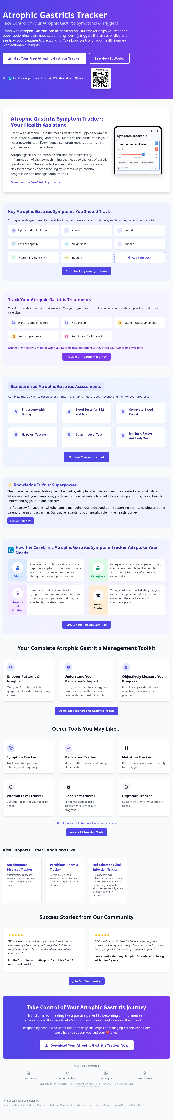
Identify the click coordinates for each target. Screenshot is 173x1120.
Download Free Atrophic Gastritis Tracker (86, 711)
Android (67, 78)
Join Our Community (87, 981)
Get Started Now (20, 521)
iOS (54, 78)
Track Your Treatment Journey (86, 356)
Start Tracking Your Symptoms (86, 271)
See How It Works (109, 58)
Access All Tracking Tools (86, 832)
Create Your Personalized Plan (86, 625)
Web (81, 78)
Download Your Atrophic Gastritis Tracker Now (89, 1045)
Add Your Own (141, 257)
